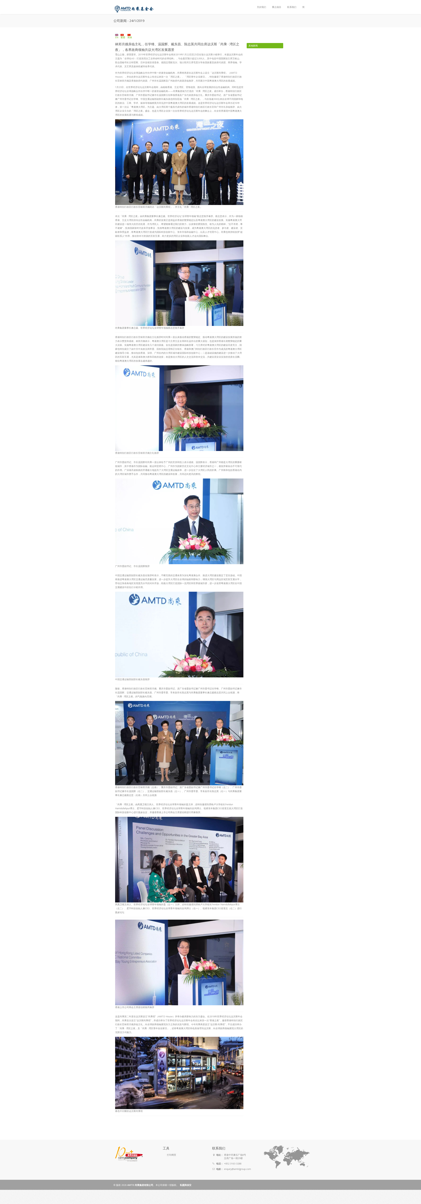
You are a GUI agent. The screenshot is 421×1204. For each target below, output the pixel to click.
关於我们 (260, 4)
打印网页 (171, 1154)
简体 (129, 37)
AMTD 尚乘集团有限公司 (140, 1185)
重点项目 (276, 7)
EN (116, 37)
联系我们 (291, 7)
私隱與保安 (185, 1185)
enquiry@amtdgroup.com (237, 1169)
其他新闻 (253, 45)
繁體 (123, 37)
